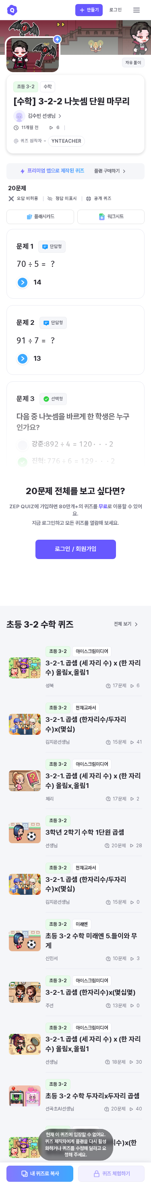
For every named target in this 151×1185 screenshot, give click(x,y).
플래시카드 (44, 216)
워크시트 (116, 216)
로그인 (116, 9)
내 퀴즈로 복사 (44, 1173)
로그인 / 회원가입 (76, 549)
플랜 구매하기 (107, 171)
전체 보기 (122, 624)
